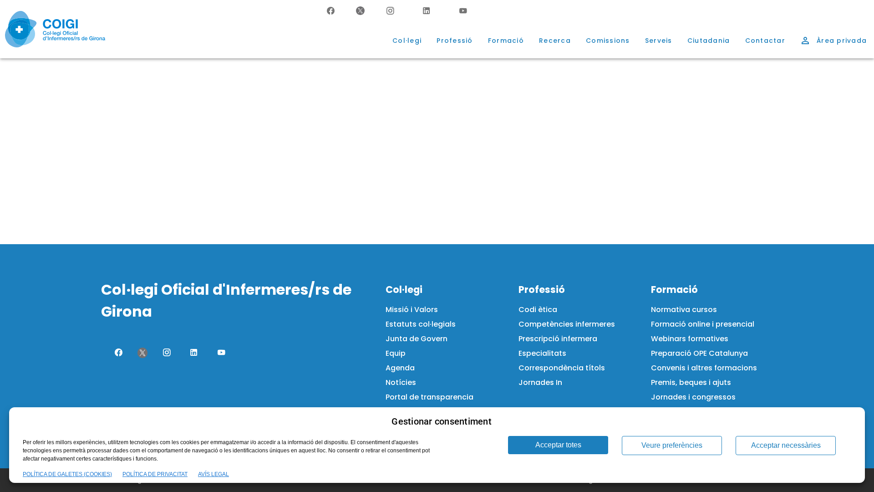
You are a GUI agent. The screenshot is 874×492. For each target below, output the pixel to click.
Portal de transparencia (429, 397)
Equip (396, 353)
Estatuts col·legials (421, 324)
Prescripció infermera (557, 338)
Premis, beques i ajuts (691, 382)
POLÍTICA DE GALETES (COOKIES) (67, 474)
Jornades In (540, 382)
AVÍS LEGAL (213, 474)
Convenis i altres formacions (704, 368)
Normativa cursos (684, 309)
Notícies (401, 382)
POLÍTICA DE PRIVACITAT (155, 474)
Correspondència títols (561, 368)
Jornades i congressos (693, 397)
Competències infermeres (566, 324)
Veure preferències (671, 445)
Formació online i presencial (702, 324)
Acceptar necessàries (786, 445)
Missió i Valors (412, 309)
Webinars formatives (689, 338)
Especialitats (542, 353)
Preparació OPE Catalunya (699, 353)
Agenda (400, 368)
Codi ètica (537, 309)
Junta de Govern (416, 338)
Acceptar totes (558, 445)
